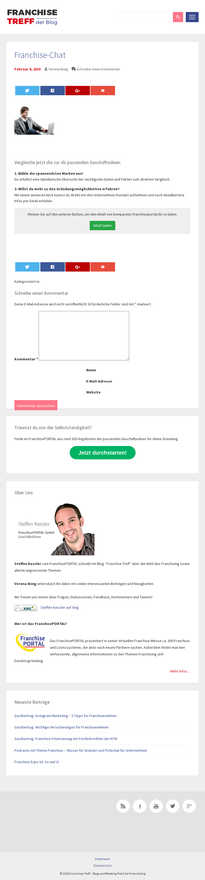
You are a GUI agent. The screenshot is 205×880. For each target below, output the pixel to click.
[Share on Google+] (77, 90)
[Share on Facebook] (52, 90)
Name (91, 370)
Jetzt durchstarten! (102, 453)
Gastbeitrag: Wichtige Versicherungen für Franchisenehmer (61, 727)
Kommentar (26, 359)
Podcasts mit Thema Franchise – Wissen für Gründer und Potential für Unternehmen (80, 750)
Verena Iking (58, 69)
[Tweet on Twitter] (27, 90)
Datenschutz (103, 865)
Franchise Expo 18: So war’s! (36, 761)
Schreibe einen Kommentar (98, 69)
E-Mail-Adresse (99, 381)
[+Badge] (43, 813)
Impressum (102, 859)
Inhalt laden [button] (102, 225)
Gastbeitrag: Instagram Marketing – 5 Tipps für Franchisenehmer (65, 715)
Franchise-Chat (40, 55)
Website (93, 392)
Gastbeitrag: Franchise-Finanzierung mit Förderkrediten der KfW (65, 738)
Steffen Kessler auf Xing (59, 607)
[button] (178, 17)
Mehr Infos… (180, 671)
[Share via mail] (102, 90)
